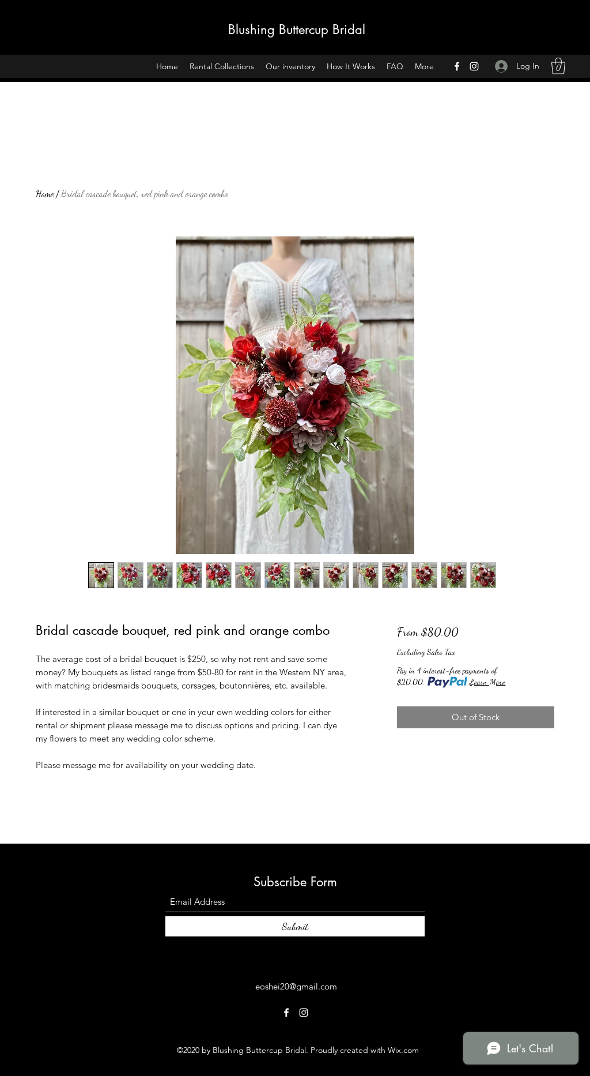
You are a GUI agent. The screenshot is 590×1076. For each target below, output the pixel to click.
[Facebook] (457, 66)
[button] (558, 66)
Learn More (487, 682)
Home (45, 193)
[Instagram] (474, 66)
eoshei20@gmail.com (296, 986)
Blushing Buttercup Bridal (296, 29)
